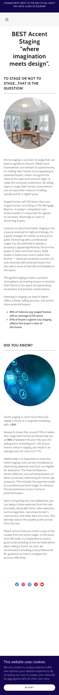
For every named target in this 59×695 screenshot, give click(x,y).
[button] (7, 19)
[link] (29, 48)
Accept (29, 687)
